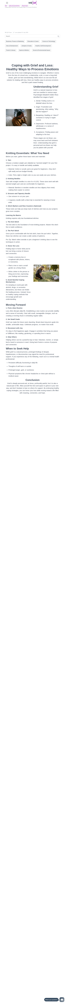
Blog (6, 5)
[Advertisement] (32, 20)
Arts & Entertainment (12, 45)
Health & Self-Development (43, 45)
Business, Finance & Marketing (15, 41)
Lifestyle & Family (27, 45)
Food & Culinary (10, 50)
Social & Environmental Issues (41, 50)
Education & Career (33, 41)
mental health (25, 5)
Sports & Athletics (24, 50)
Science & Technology (48, 41)
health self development (14, 5)
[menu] (7, 2)
